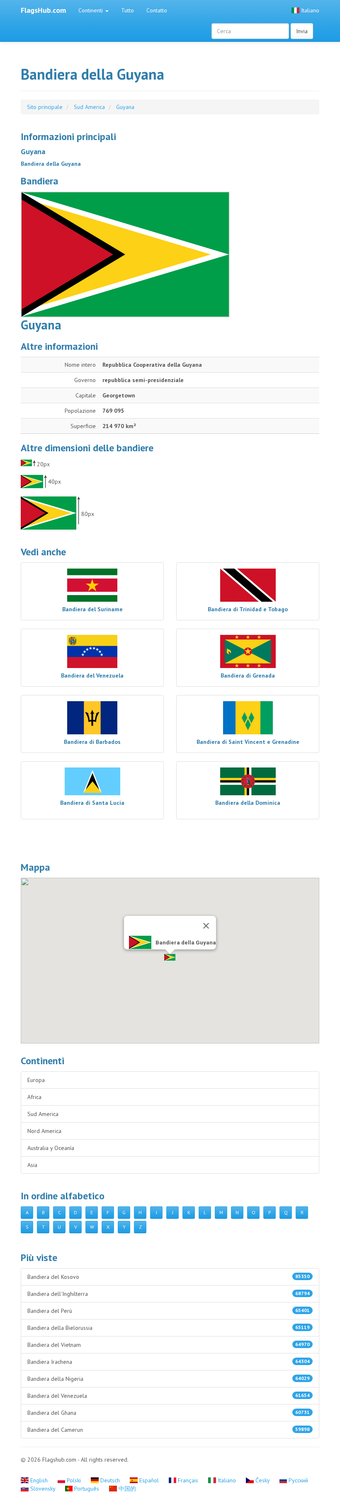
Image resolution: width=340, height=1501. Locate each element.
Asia (32, 1165)
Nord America (44, 1131)
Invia (302, 31)
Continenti (91, 10)
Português (87, 1488)
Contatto (156, 10)
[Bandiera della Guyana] (170, 254)
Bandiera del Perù (168, 1311)
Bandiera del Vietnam (168, 1344)
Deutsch (110, 1480)
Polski (74, 1480)
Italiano (309, 10)
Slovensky (43, 1488)
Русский (297, 1480)
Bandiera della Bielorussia (168, 1328)
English (39, 1480)
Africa (34, 1097)
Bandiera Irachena (168, 1361)
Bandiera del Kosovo (168, 1277)
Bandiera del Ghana (168, 1412)
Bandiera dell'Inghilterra (168, 1294)
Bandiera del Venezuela (168, 1395)
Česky (262, 1480)
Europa (36, 1080)
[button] (170, 957)
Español (149, 1480)
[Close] (206, 926)
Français (188, 1480)
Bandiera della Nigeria (168, 1378)
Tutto (127, 10)
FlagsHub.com (43, 10)
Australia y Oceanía (50, 1148)
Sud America (42, 1114)
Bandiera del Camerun (168, 1429)
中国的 (126, 1488)
